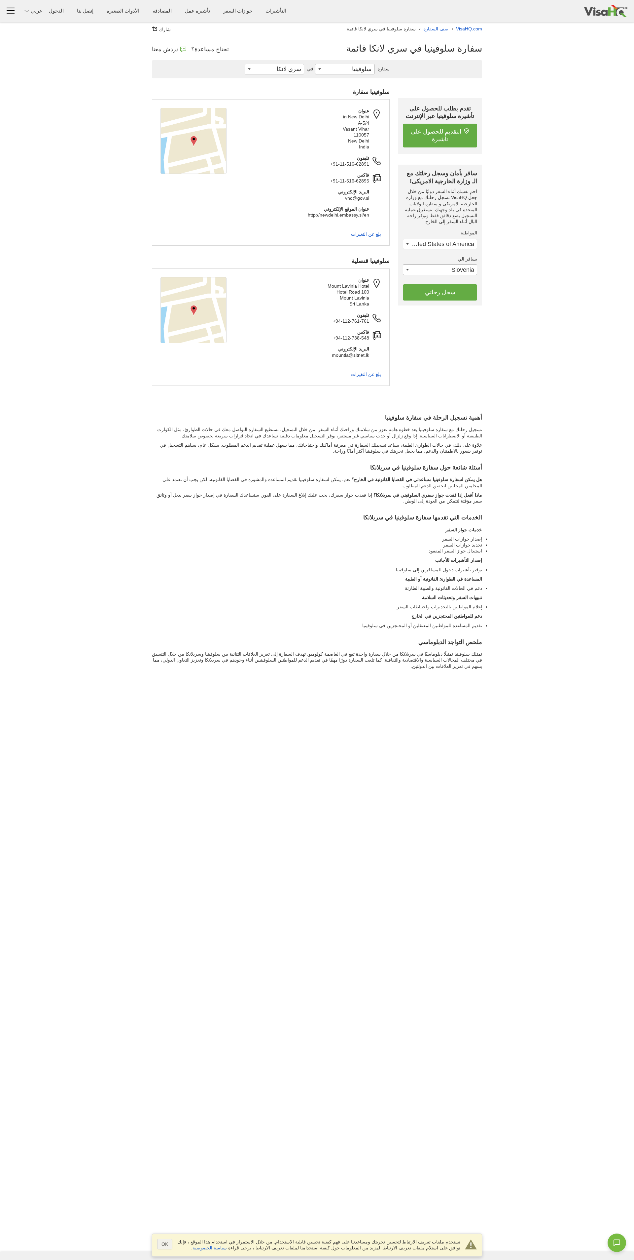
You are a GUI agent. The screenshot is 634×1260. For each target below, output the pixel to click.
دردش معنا (165, 49)
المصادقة (162, 11)
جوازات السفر (237, 11)
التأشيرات (275, 11)
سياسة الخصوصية (210, 1247)
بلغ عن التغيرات (366, 234)
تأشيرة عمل (197, 11)
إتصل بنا (85, 11)
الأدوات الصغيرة (123, 11)
